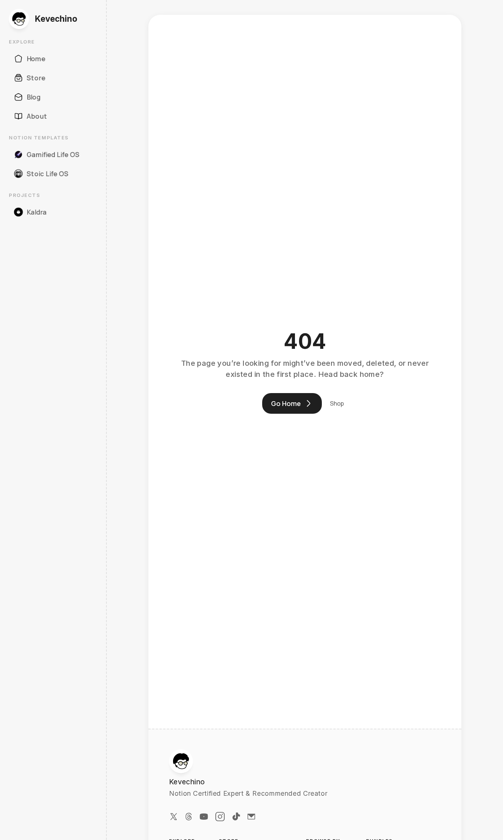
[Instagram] (220, 816)
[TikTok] (236, 816)
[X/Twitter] (173, 816)
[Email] (251, 816)
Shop (337, 403)
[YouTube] (203, 816)
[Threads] (188, 816)
